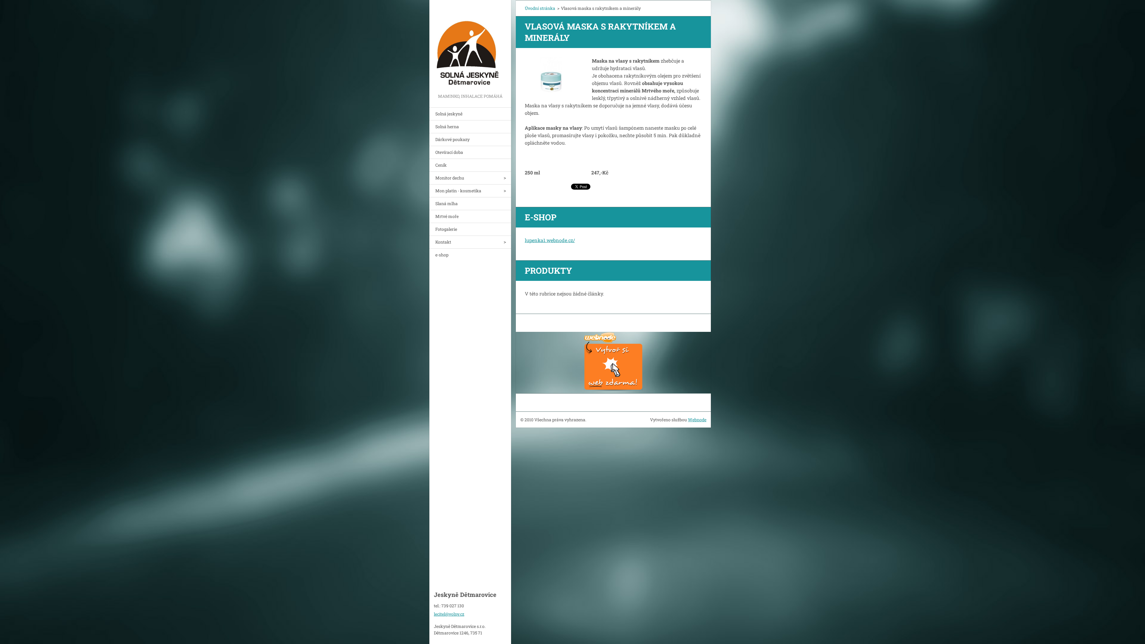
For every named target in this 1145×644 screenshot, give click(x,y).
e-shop (441, 255)
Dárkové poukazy (452, 139)
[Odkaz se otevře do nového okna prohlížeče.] (551, 74)
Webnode (697, 419)
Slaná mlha (446, 203)
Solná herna (447, 126)
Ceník (441, 165)
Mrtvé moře (447, 216)
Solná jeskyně (448, 114)
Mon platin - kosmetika (458, 190)
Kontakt (443, 242)
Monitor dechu (449, 178)
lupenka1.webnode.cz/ (550, 240)
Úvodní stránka (540, 8)
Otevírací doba (449, 152)
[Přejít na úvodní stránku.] (470, 46)
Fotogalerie (446, 229)
